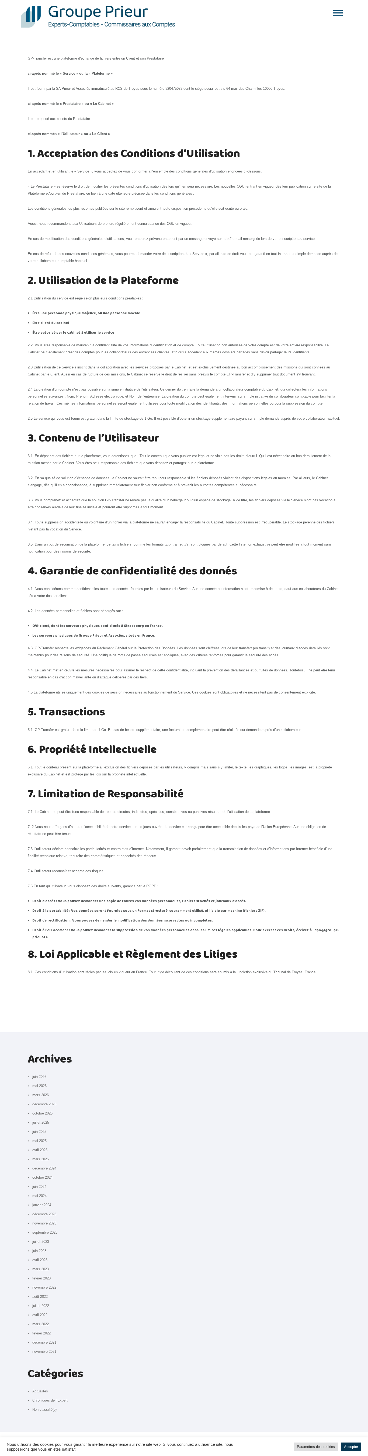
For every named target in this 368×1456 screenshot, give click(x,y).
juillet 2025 (40, 1122)
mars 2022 (40, 1324)
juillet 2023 (40, 1242)
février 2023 (41, 1278)
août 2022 (40, 1297)
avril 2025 (39, 1150)
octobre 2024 (42, 1177)
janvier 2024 (41, 1205)
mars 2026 (40, 1095)
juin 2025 (39, 1132)
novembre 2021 (44, 1352)
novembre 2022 (44, 1287)
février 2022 (41, 1333)
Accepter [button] (351, 1447)
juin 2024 (39, 1187)
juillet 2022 (40, 1306)
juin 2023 (39, 1251)
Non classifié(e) (44, 1409)
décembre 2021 (44, 1342)
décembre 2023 (44, 1214)
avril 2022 (39, 1315)
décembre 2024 (44, 1168)
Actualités (40, 1391)
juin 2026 (39, 1077)
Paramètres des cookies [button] (316, 1447)
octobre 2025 (42, 1113)
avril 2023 (39, 1260)
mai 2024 (39, 1196)
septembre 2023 (44, 1232)
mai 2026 (39, 1086)
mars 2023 (40, 1269)
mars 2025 (40, 1159)
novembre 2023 (44, 1223)
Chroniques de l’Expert (50, 1400)
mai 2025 (39, 1141)
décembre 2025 (44, 1104)
